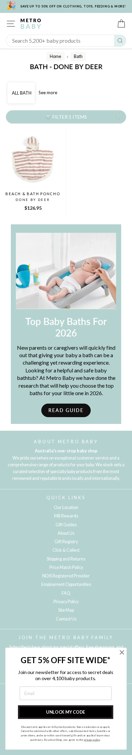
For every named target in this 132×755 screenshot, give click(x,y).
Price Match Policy (66, 567)
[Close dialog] (122, 652)
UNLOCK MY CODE (65, 711)
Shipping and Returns (66, 559)
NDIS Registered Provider (66, 575)
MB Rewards (66, 515)
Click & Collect (66, 550)
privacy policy (92, 739)
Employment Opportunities (66, 584)
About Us (66, 533)
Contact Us (66, 618)
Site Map (66, 610)
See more (48, 92)
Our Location (66, 507)
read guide (66, 410)
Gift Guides (66, 524)
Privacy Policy (66, 601)
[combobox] (60, 40)
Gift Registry (66, 541)
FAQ (66, 593)
